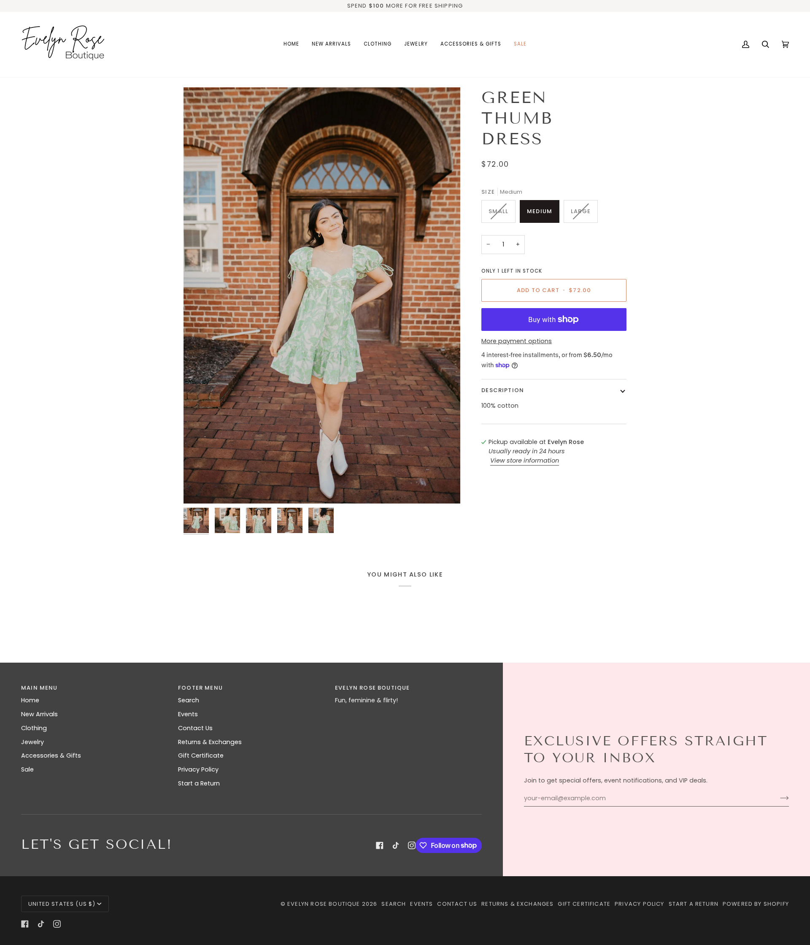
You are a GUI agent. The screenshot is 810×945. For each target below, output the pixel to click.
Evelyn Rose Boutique (323, 904)
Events (188, 714)
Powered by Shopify (756, 904)
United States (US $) (61, 904)
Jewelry (32, 742)
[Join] (778, 798)
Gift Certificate (201, 755)
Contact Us (195, 728)
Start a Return (199, 783)
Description (502, 390)
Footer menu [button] (200, 688)
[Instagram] (412, 845)
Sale (27, 769)
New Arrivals (39, 714)
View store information (524, 460)
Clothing (34, 728)
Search (188, 700)
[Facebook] (379, 845)
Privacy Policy (198, 769)
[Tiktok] (396, 845)
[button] (377, 44)
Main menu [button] (39, 688)
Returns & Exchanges (210, 742)
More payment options (516, 341)
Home (30, 700)
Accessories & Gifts (51, 755)
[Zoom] (322, 295)
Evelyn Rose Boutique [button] (372, 688)
